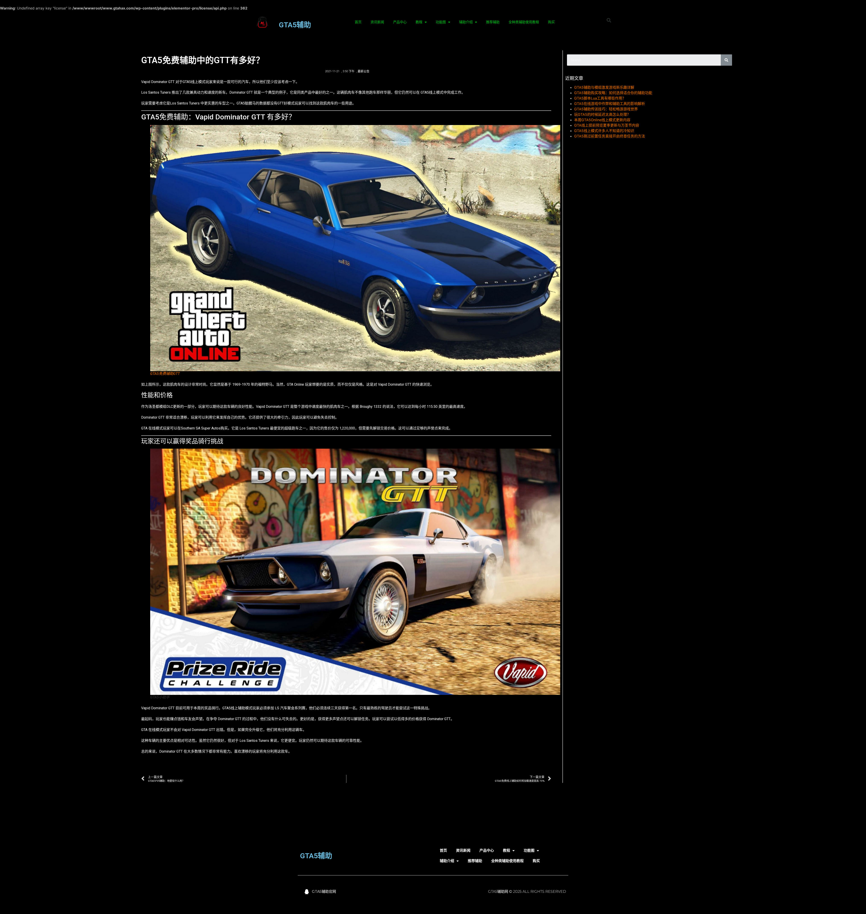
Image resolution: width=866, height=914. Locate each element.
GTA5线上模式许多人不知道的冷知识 (604, 130)
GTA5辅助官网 (324, 891)
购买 (551, 22)
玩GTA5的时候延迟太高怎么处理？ (602, 114)
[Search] (726, 60)
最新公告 (363, 71)
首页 (358, 22)
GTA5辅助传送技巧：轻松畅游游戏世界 (606, 109)
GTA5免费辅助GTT (165, 373)
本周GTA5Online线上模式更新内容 (602, 120)
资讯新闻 (377, 22)
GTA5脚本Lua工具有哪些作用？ (600, 98)
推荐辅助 (493, 22)
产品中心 (400, 22)
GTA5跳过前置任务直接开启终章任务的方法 (609, 136)
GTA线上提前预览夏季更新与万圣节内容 (606, 125)
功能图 (441, 22)
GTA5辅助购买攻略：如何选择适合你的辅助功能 (613, 92)
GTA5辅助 (295, 25)
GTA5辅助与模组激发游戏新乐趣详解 (604, 87)
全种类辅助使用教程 (524, 22)
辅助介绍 (466, 22)
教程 (419, 22)
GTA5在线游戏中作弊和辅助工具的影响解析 (609, 103)
